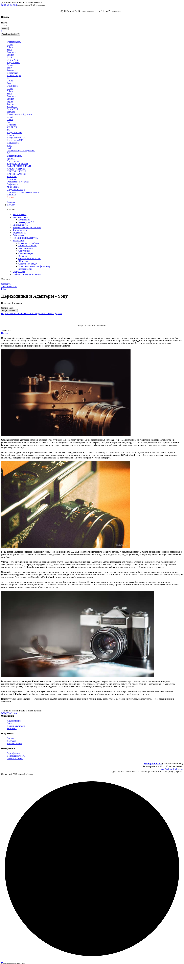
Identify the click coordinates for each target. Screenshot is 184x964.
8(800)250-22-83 (9, 5)
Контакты (12, 728)
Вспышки (12, 176)
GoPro (10, 80)
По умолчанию (9, 311)
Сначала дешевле (37, 313)
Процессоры (19, 271)
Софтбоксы (12, 184)
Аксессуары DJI (15, 140)
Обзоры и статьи (15, 758)
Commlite (11, 124)
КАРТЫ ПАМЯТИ (16, 174)
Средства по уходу (16, 189)
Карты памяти (25, 269)
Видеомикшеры (20, 225)
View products (9, 286)
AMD (9, 145)
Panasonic (11, 52)
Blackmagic (12, 73)
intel (9, 148)
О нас (10, 723)
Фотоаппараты (20, 230)
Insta (9, 83)
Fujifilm (10, 55)
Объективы (18, 235)
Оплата (10, 738)
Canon (10, 44)
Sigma (10, 101)
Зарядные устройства (17, 163)
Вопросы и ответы (16, 756)
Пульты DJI (12, 135)
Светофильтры (25, 253)
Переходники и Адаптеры (25, 238)
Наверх (6, 333)
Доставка (11, 741)
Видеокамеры (19, 232)
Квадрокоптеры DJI (16, 137)
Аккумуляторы (25, 248)
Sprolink (11, 158)
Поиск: (4, 22)
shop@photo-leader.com (172, 769)
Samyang (11, 112)
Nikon (10, 47)
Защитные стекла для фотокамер (23, 192)
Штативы (11, 179)
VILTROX (12, 106)
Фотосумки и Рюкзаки (18, 181)
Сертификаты (13, 753)
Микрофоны (13, 187)
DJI (8, 78)
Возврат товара (14, 743)
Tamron (10, 104)
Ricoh (9, 57)
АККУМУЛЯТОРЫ (16, 169)
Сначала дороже (54, 313)
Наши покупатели (16, 726)
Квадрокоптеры (20, 217)
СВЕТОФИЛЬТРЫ (16, 171)
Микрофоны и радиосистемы (27, 227)
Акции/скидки (14, 721)
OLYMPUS (12, 60)
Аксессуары (18, 240)
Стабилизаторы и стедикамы (27, 274)
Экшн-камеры (19, 214)
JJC (8, 130)
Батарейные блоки (27, 245)
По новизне (23, 313)
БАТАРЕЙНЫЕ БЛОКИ (19, 166)
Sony (9, 49)
